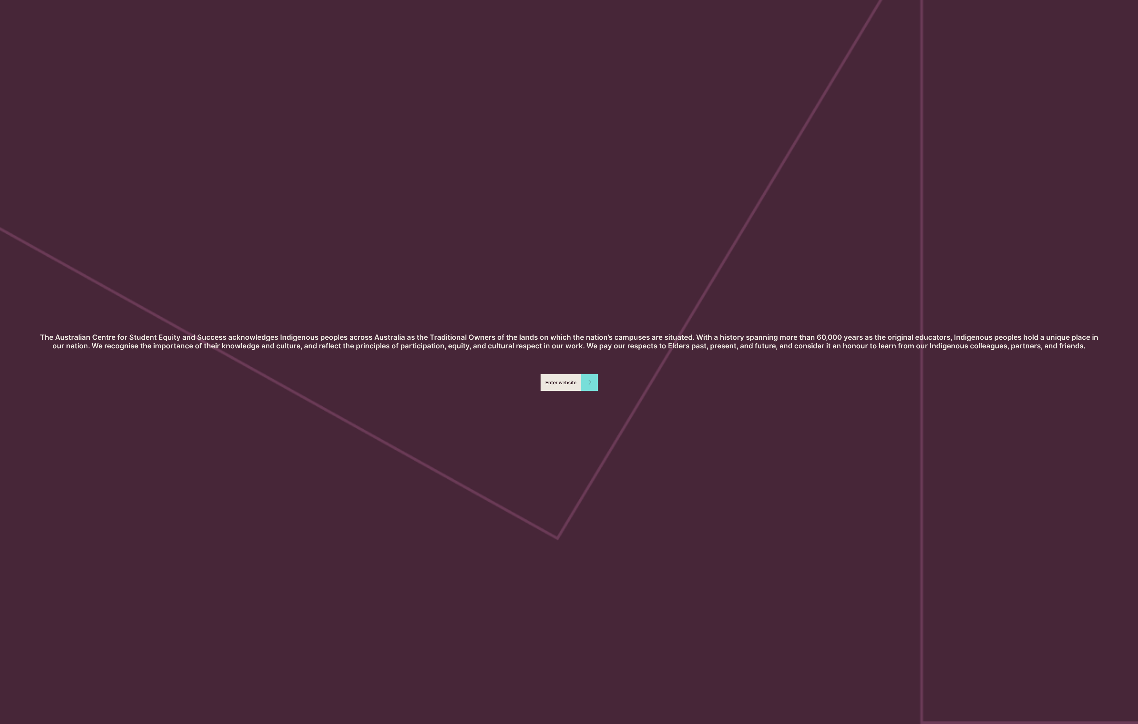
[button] (569, 382)
